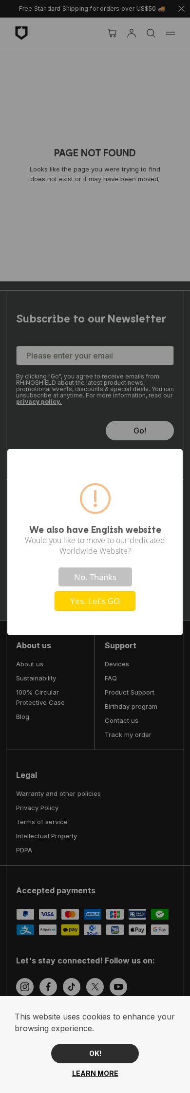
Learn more (95, 1073)
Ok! (95, 1053)
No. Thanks (95, 577)
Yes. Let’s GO (95, 600)
